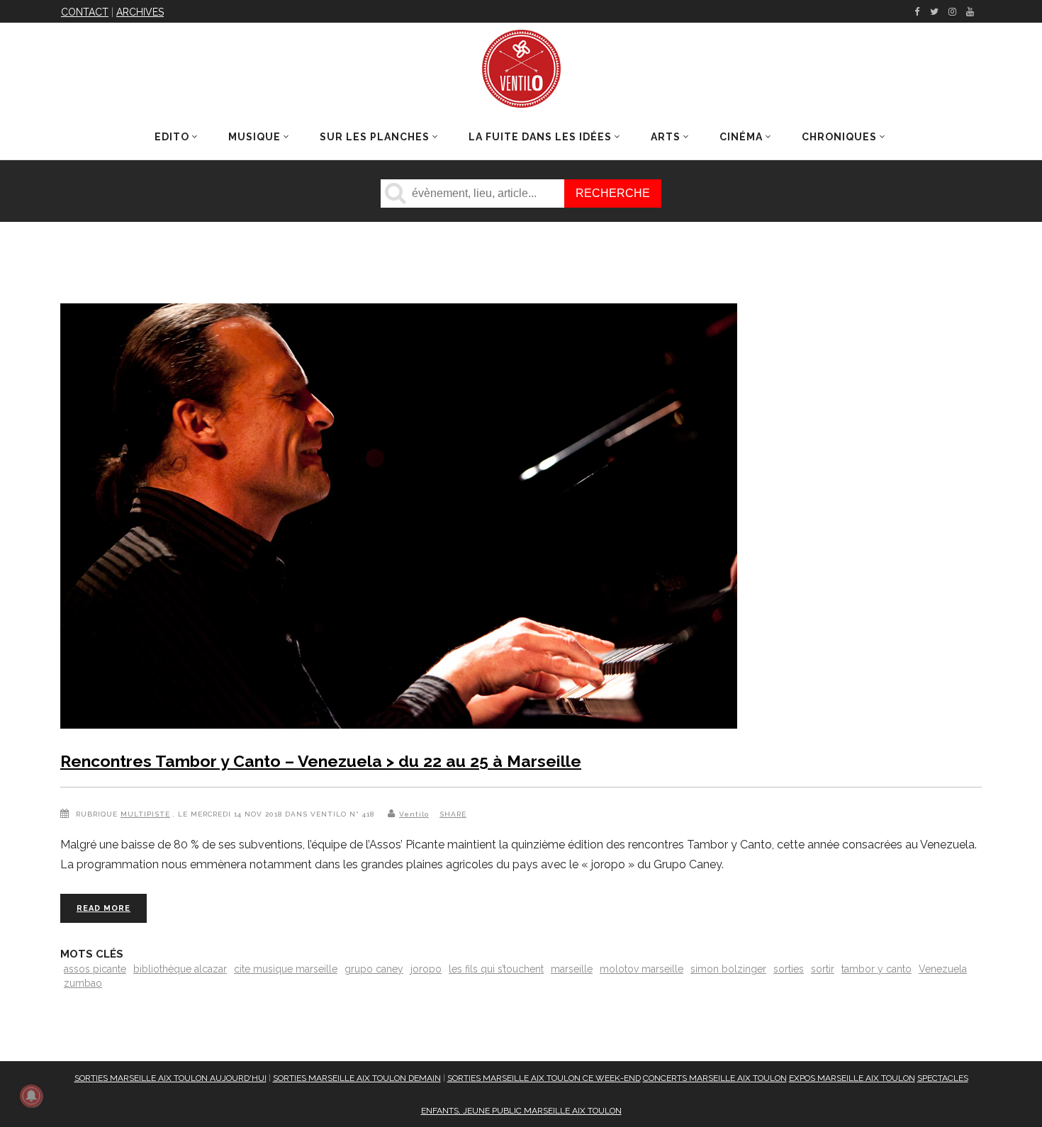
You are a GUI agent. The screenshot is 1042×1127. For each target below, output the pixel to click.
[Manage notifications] (31, 1095)
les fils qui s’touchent (496, 969)
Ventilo (414, 814)
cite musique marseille (285, 969)
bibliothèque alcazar (180, 969)
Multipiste (145, 814)
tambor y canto (876, 969)
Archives (140, 12)
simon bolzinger (728, 969)
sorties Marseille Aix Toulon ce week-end (544, 1078)
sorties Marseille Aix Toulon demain (357, 1078)
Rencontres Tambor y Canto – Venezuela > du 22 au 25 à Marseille (320, 760)
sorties (788, 969)
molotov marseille (641, 969)
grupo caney (373, 969)
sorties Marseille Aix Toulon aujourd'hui (170, 1078)
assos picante (95, 969)
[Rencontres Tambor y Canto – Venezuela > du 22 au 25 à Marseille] (398, 518)
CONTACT (84, 12)
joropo (426, 969)
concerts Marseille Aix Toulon (715, 1078)
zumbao (83, 983)
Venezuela (943, 969)
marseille (572, 969)
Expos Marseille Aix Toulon (852, 1078)
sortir (822, 969)
